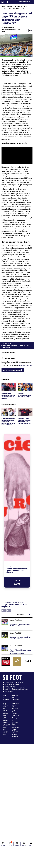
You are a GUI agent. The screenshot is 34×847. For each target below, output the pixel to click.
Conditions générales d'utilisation (15, 688)
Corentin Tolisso (5, 726)
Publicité (7, 690)
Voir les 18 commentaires (11, 370)
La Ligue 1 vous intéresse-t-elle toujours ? (14, 606)
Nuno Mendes (5, 730)
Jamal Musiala (5, 704)
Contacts (20, 683)
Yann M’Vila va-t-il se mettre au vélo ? (14, 644)
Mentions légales (10, 686)
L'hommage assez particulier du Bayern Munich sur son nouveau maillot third (25, 412)
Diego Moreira (5, 719)
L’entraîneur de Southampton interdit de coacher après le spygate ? (8, 386)
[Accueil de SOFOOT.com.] (6, 2)
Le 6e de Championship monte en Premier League (24, 386)
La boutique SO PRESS (12, 684)
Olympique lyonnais (15, 704)
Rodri (4, 707)
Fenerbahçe (15, 727)
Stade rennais (14, 725)
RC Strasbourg (15, 707)
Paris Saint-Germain (14, 711)
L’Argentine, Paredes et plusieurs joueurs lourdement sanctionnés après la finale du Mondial (8, 412)
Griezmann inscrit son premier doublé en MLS (17, 618)
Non (9, 611)
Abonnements (9, 683)
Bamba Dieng (5, 733)
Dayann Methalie (5, 713)
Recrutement (9, 691)
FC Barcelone (15, 721)
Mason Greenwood (6, 723)
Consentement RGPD (21, 690)
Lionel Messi (5, 716)
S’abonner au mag (24, 2)
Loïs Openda (5, 709)
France (14, 729)
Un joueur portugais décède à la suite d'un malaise (15, 632)
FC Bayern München (15, 735)
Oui (3, 611)
